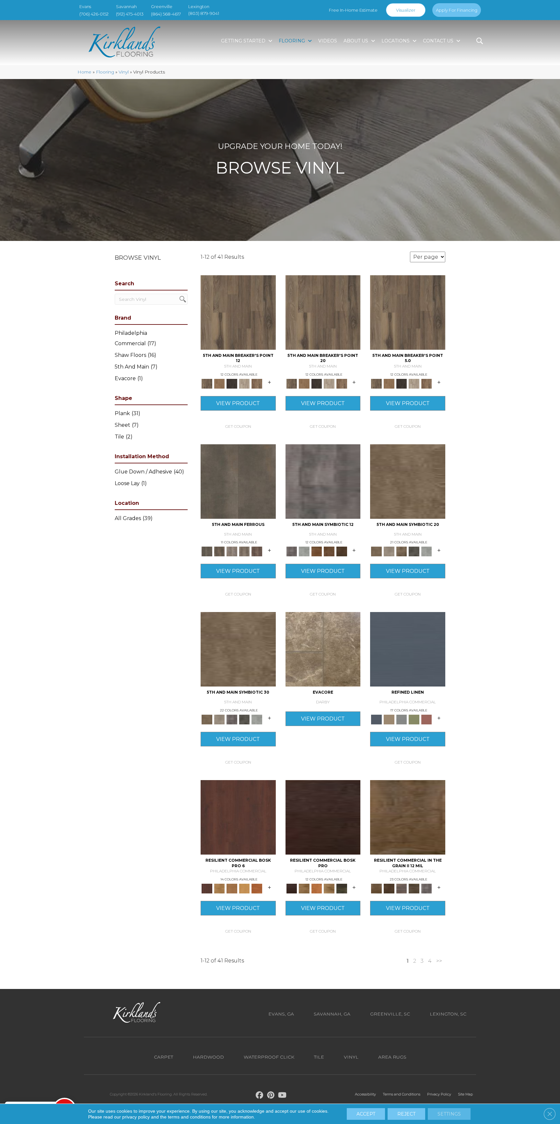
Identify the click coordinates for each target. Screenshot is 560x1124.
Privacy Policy (439, 1094)
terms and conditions (189, 1116)
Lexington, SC (448, 1014)
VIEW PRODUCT (238, 403)
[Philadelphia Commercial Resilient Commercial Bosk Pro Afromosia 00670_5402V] (323, 819)
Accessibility (365, 1094)
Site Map (465, 1094)
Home (84, 71)
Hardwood (208, 1057)
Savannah (126, 6)
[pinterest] (271, 1096)
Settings (449, 1114)
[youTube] (282, 1096)
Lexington (198, 6)
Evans (85, 6)
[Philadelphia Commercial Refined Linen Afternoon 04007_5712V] (407, 651)
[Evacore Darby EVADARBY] (323, 651)
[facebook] (259, 1096)
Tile (319, 1057)
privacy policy (136, 1116)
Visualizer (405, 10)
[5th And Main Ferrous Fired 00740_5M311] (238, 483)
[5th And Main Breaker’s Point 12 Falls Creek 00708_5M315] (238, 314)
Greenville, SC (390, 1014)
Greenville (161, 6)
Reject (406, 1114)
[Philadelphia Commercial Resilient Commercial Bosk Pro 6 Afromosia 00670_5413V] (238, 819)
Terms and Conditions (401, 1094)
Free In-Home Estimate (353, 10)
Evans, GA (281, 1014)
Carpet (163, 1057)
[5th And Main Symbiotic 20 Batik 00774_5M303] (407, 483)
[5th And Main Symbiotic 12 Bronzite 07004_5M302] (323, 483)
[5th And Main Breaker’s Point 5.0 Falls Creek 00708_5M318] (407, 314)
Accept (365, 1114)
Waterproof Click (269, 1057)
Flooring (105, 71)
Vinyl (124, 71)
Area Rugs (392, 1057)
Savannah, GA (332, 1014)
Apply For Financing (456, 10)
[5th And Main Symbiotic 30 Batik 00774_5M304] (238, 651)
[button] (238, 426)
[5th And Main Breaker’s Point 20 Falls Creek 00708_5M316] (323, 314)
